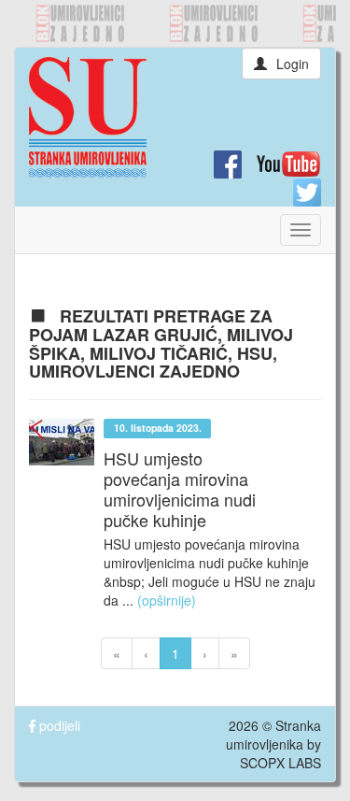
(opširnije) (166, 600)
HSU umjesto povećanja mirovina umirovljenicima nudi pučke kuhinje (180, 489)
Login (292, 63)
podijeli (57, 725)
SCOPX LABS (280, 762)
